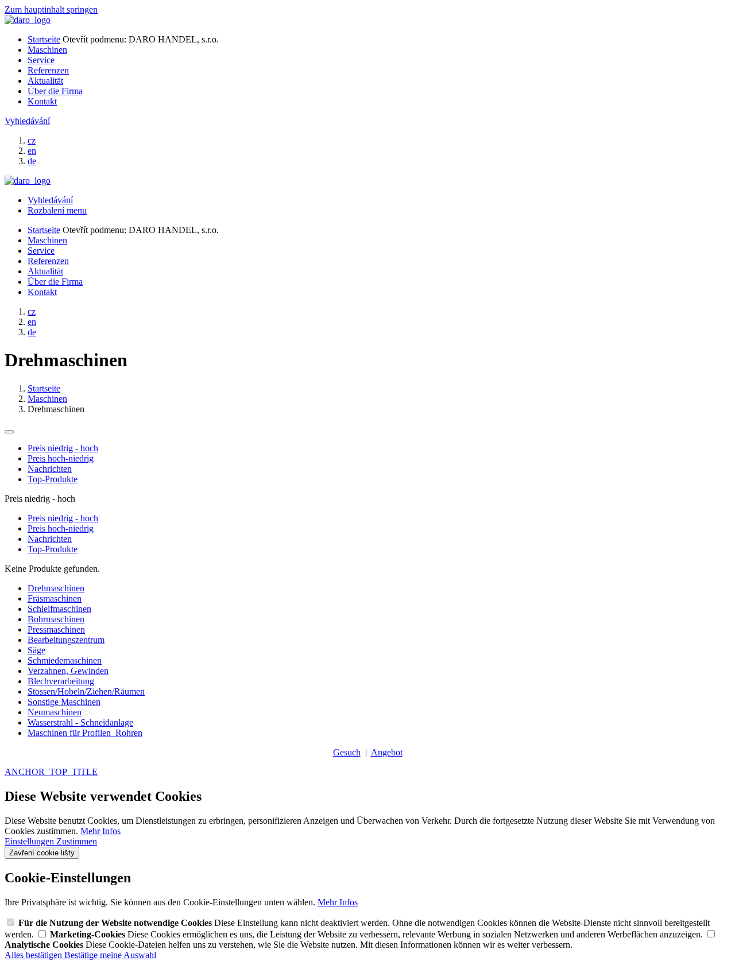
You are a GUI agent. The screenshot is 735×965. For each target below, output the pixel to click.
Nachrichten (50, 469)
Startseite (44, 39)
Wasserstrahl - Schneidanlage (80, 722)
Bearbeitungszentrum (66, 640)
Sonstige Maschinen (64, 702)
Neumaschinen (55, 712)
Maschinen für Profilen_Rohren (85, 733)
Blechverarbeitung (61, 681)
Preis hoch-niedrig (61, 458)
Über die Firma (55, 91)
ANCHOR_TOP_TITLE (51, 772)
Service (41, 60)
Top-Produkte (53, 479)
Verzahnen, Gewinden (68, 671)
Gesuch (347, 752)
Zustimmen (76, 841)
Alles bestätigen (34, 955)
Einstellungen (30, 841)
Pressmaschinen (56, 629)
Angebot (387, 752)
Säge (36, 650)
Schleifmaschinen (59, 609)
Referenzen (48, 70)
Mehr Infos (100, 831)
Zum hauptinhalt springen (51, 9)
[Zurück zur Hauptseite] (28, 20)
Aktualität (45, 81)
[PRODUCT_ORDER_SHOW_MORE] (9, 431)
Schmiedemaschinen (65, 660)
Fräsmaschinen (55, 598)
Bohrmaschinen (56, 619)
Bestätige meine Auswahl (110, 955)
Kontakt (42, 101)
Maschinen (47, 50)
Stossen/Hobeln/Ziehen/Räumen (86, 691)
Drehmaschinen (56, 588)
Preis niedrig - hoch (63, 448)
